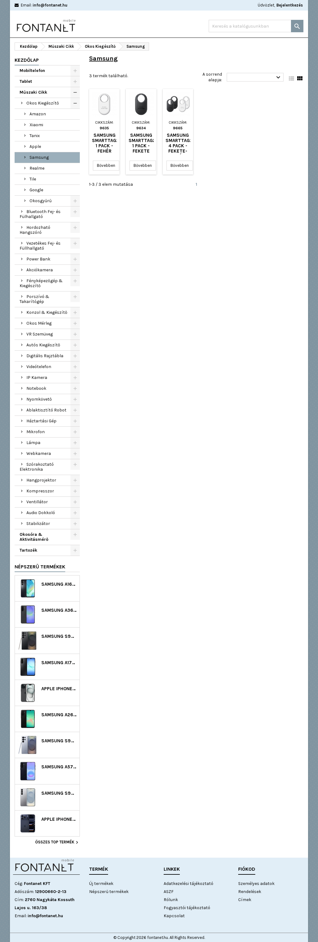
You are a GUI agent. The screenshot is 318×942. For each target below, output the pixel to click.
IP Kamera (36, 377)
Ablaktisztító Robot (46, 410)
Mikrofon (35, 431)
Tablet (26, 81)
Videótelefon (38, 366)
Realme (37, 168)
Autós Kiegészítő (43, 345)
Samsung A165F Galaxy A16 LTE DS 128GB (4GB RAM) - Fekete (59, 584)
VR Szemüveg (39, 334)
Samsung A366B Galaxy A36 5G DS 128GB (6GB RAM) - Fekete (59, 610)
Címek (244, 899)
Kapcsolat (174, 915)
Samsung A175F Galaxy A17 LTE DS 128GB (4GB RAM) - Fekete (59, 662)
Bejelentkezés (289, 5)
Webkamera (38, 453)
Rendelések (249, 891)
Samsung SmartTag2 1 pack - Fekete (142, 143)
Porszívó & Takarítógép (34, 299)
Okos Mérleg (39, 323)
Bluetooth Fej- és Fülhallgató (40, 214)
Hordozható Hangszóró (35, 230)
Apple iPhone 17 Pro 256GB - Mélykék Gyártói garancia (59, 819)
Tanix (35, 135)
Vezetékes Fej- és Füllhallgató (40, 246)
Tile (33, 179)
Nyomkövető (39, 399)
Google (36, 190)
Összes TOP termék (57, 842)
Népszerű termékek (40, 567)
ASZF (169, 891)
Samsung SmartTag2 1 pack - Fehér (105, 143)
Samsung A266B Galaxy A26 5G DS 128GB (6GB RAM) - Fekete (59, 715)
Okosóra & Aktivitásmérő (34, 537)
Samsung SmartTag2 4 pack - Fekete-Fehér (179, 145)
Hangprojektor (41, 480)
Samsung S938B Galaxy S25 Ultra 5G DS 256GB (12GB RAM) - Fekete (59, 636)
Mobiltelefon (32, 70)
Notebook (36, 388)
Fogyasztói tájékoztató (187, 907)
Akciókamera (39, 270)
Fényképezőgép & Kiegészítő (41, 283)
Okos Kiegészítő (42, 103)
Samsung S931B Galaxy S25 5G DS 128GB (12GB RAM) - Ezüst (59, 793)
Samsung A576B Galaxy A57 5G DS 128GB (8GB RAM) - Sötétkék (59, 767)
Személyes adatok (256, 883)
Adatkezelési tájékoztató (188, 883)
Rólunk (171, 899)
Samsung (39, 157)
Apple (35, 146)
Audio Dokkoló (40, 512)
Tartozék (28, 550)
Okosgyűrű (41, 200)
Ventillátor (37, 501)
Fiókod (246, 869)
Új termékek (101, 883)
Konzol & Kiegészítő (46, 312)
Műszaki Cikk (33, 92)
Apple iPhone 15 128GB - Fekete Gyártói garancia (59, 688)
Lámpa (33, 442)
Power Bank (38, 259)
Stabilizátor (38, 523)
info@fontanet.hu (50, 5)
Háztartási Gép (41, 421)
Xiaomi (36, 124)
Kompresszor (40, 491)
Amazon (38, 114)
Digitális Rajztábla (44, 355)
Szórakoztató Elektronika (37, 467)
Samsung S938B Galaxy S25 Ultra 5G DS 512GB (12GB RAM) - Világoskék (59, 741)
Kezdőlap (27, 60)
